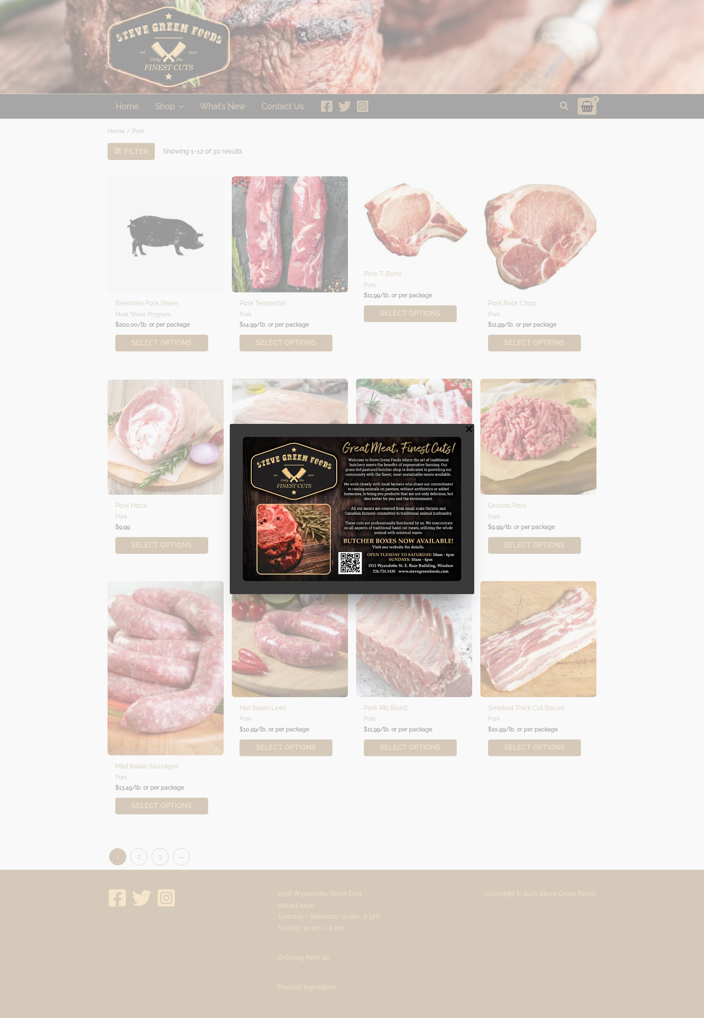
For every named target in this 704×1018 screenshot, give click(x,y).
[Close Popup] (469, 429)
